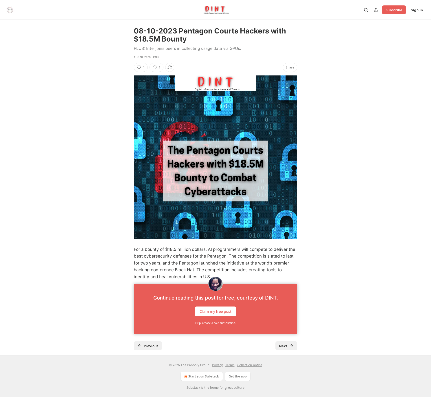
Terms (230, 365)
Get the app (238, 376)
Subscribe (394, 10)
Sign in (417, 10)
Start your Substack (203, 376)
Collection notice (249, 365)
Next (283, 346)
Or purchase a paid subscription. (215, 323)
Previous (151, 346)
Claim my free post (215, 311)
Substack (193, 387)
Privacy (217, 365)
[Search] (365, 9)
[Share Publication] (375, 9)
